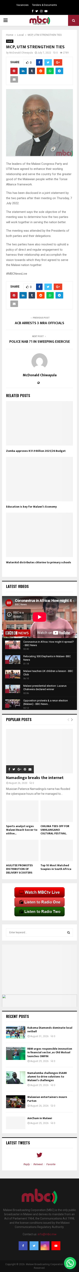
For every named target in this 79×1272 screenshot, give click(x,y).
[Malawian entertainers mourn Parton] (15, 1101)
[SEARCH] (68, 932)
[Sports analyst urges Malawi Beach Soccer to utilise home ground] (22, 811)
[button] (70, 1263)
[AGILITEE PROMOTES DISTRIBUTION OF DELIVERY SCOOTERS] (22, 850)
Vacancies (22, 5)
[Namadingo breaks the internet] (39, 751)
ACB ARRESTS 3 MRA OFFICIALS (39, 323)
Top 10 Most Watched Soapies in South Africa (56, 867)
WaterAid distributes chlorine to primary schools (38, 562)
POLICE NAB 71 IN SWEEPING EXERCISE (39, 342)
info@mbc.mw (47, 1234)
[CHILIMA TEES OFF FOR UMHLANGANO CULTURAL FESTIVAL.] (57, 811)
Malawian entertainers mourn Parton (47, 1099)
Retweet (38, 1164)
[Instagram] (45, 1245)
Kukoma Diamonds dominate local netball (49, 1029)
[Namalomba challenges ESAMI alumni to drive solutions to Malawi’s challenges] (15, 1077)
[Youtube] (55, 1245)
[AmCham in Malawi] (15, 1122)
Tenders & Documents (44, 5)
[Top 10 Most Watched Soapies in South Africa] (57, 850)
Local (9, 41)
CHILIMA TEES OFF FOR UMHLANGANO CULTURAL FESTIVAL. (55, 830)
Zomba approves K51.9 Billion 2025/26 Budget (36, 451)
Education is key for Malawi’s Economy (31, 506)
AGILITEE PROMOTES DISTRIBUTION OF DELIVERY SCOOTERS (19, 869)
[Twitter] (34, 1245)
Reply (26, 1164)
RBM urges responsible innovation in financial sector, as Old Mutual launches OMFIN (49, 1052)
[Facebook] (23, 1245)
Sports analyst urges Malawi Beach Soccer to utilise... (21, 830)
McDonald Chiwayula (21, 52)
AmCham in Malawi (39, 1118)
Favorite (51, 1164)
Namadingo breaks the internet (35, 777)
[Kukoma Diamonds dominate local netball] (15, 1032)
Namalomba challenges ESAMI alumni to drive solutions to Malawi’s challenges (47, 1077)
